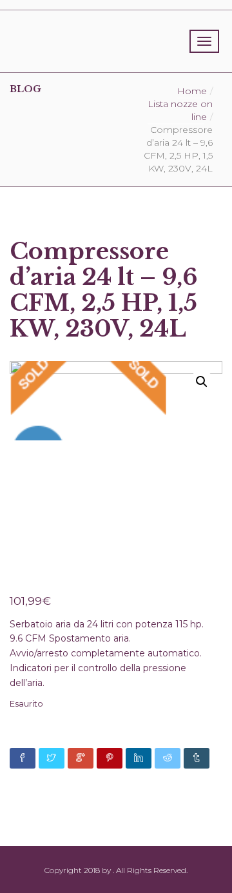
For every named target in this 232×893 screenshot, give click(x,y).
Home (192, 91)
